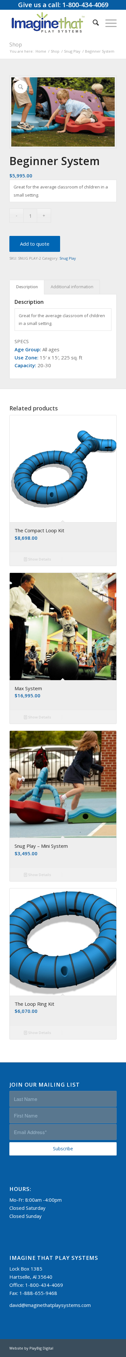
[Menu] (108, 22)
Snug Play (67, 258)
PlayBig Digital (41, 1348)
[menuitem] (92, 22)
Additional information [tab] (72, 287)
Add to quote (34, 243)
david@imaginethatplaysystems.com (50, 1305)
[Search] (92, 22)
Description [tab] (27, 287)
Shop (15, 44)
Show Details (39, 559)
